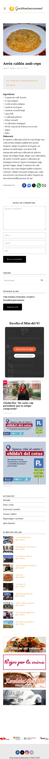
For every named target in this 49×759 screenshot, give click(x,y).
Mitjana (9, 85)
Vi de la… (20, 575)
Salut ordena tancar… (26, 603)
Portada (6, 500)
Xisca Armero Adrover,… (27, 565)
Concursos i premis (11, 509)
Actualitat (21, 540)
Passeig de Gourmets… (26, 547)
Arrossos (25, 81)
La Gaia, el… (21, 584)
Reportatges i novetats (13, 518)
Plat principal (12, 81)
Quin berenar (9, 523)
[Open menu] (4, 8)
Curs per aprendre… (25, 622)
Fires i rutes (8, 504)
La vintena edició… (24, 556)
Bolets (35, 81)
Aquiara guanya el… (25, 593)
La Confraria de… (24, 537)
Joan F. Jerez (9, 68)
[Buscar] (41, 280)
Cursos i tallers (9, 514)
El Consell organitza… (26, 612)
